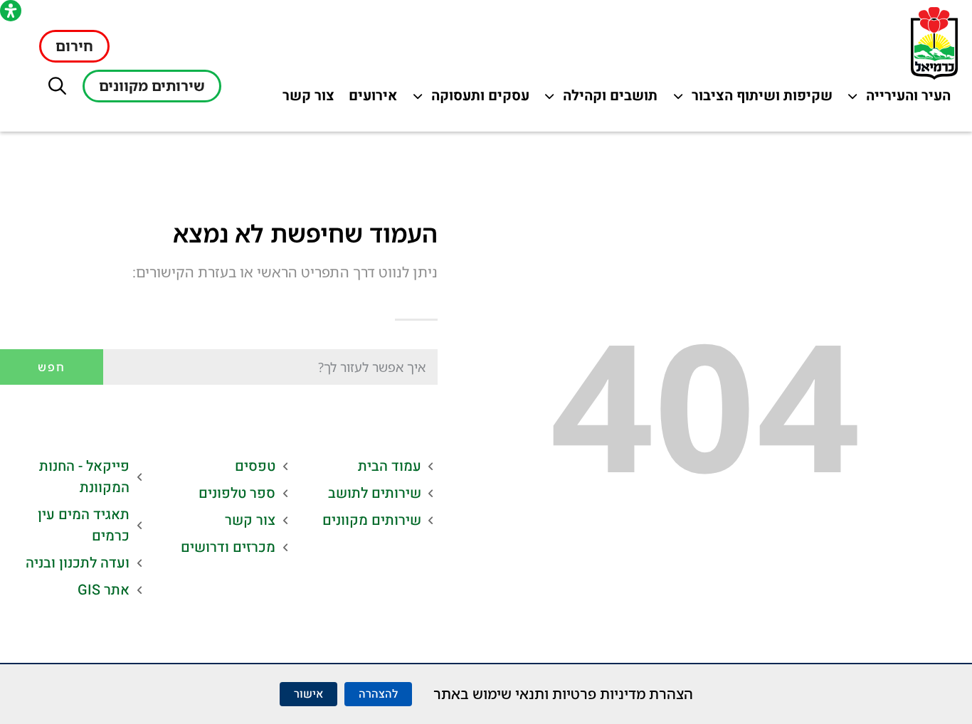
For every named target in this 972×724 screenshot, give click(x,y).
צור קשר (305, 99)
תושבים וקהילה (606, 99)
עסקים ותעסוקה (478, 99)
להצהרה (378, 694)
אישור (308, 694)
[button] (57, 86)
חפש (51, 367)
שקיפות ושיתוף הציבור (762, 99)
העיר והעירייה (899, 99)
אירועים (370, 99)
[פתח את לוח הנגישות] (10, 10)
